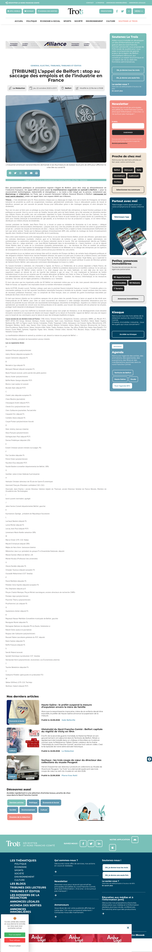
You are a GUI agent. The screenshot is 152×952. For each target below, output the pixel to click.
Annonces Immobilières (116, 2)
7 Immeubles (120, 283)
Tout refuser (14, 940)
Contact (90, 2)
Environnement (94, 21)
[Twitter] (122, 11)
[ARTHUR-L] (76, 938)
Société (78, 21)
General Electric (40, 66)
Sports (67, 21)
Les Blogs (18, 883)
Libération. (24, 194)
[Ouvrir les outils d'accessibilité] (149, 759)
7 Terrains (118, 288)
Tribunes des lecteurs (28, 887)
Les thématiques (23, 860)
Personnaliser (15, 946)
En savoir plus (117, 91)
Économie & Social (50, 21)
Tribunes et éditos (71, 66)
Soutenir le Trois (128, 21)
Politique (31, 21)
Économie (20, 867)
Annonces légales (137, 2)
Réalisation (134, 935)
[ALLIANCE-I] (56, 57)
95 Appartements (122, 277)
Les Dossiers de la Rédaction (24, 896)
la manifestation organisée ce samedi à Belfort (74, 190)
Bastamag (11, 194)
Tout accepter (15, 935)
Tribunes (55, 66)
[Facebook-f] (117, 11)
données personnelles (119, 143)
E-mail (115, 122)
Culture (110, 21)
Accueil (19, 21)
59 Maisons (135, 283)
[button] (10, 173)
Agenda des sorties (25, 905)
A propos (100, 2)
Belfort (68, 88)
